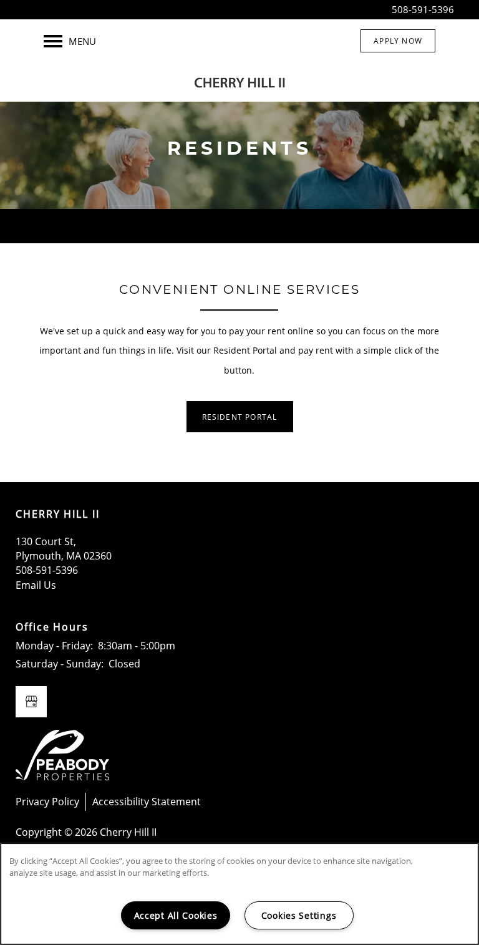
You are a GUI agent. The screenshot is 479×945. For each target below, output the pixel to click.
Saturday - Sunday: (60, 664)
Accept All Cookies (176, 915)
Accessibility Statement (146, 801)
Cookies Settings (299, 915)
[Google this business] (31, 701)
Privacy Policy (47, 801)
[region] (239, 894)
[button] (397, 40)
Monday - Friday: (54, 645)
